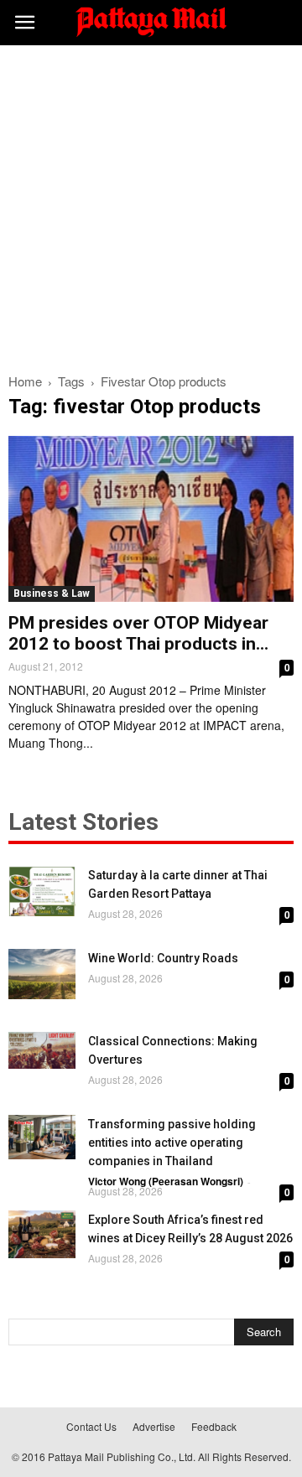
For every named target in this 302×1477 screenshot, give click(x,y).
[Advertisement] (151, 204)
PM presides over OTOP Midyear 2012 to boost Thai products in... (138, 633)
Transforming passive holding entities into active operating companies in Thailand (172, 1142)
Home (25, 381)
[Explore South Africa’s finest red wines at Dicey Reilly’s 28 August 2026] (42, 1234)
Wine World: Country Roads (163, 958)
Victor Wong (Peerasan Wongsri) (165, 1181)
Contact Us (91, 1426)
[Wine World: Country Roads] (42, 974)
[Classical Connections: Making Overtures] (42, 1050)
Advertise (154, 1426)
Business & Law (51, 593)
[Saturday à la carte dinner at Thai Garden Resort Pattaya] (42, 891)
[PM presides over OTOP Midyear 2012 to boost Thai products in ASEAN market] (151, 519)
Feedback (214, 1426)
